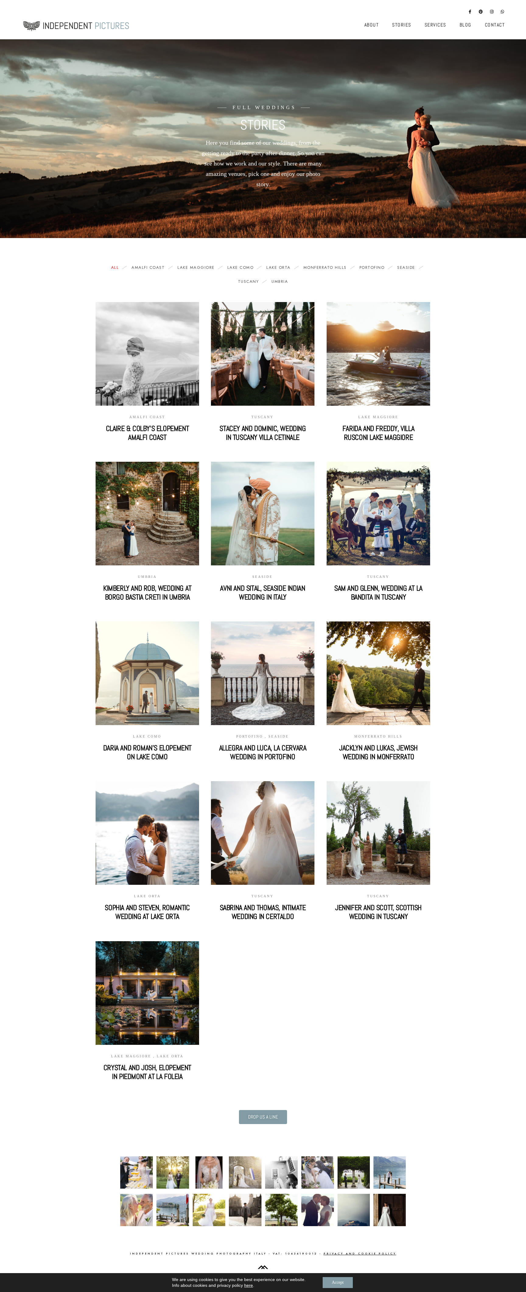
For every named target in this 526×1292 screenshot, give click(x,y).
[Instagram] (492, 13)
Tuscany (248, 281)
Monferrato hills (325, 267)
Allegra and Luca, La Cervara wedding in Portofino (263, 752)
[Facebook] (470, 13)
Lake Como (240, 267)
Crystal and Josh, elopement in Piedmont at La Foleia (147, 1072)
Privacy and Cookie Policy (360, 1253)
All (115, 267)
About (371, 25)
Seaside (406, 267)
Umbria (280, 281)
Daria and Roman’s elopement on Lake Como (147, 752)
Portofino (372, 267)
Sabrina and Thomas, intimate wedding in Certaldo (263, 912)
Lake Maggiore (196, 267)
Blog (466, 25)
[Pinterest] (481, 13)
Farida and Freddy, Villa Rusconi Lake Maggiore (378, 433)
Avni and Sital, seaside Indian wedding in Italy (262, 592)
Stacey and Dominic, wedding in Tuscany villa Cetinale (262, 433)
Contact (495, 25)
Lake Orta (278, 267)
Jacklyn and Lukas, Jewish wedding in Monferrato (378, 752)
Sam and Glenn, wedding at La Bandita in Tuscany (378, 592)
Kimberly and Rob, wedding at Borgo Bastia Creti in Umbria (147, 592)
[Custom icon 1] (503, 13)
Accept (338, 1282)
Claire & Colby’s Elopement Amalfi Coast (147, 433)
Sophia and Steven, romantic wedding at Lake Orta (147, 912)
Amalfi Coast (148, 267)
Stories (401, 25)
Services (435, 25)
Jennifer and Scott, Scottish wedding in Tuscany (378, 912)
